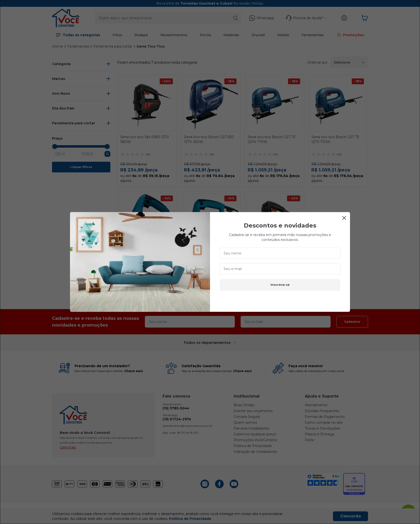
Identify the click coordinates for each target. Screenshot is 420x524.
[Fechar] (344, 218)
